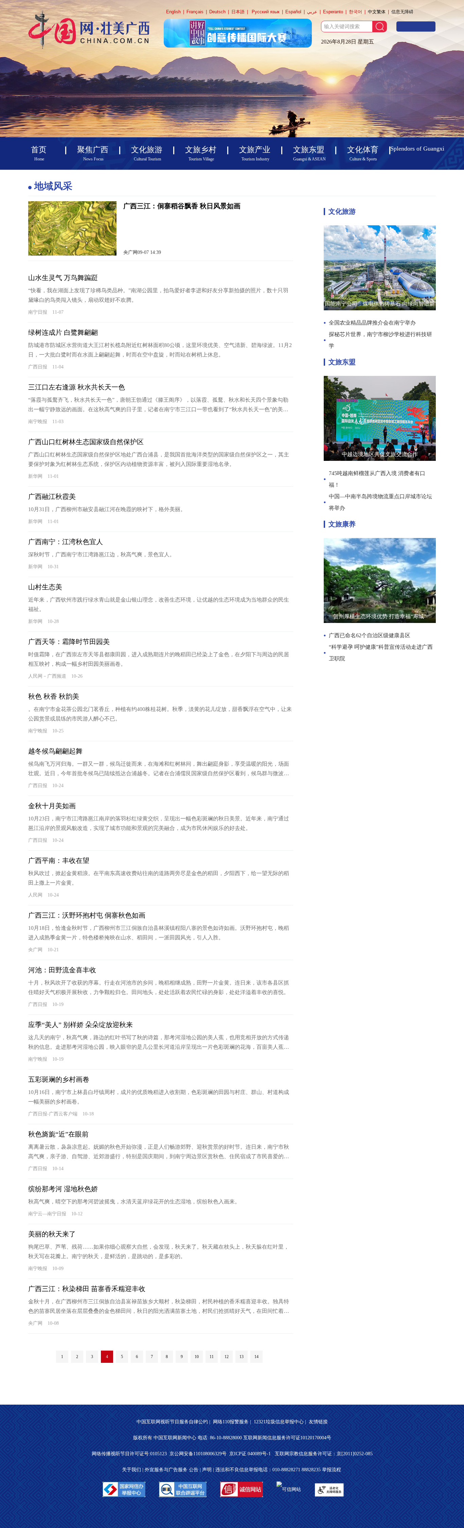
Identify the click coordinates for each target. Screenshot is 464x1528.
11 (212, 1356)
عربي (312, 11)
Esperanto (333, 11)
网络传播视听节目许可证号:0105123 (129, 1453)
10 (197, 1356)
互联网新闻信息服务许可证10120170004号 (287, 1437)
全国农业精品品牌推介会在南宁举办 (372, 323)
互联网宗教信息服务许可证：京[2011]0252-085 (324, 1453)
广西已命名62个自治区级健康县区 (369, 635)
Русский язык (266, 11)
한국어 (355, 11)
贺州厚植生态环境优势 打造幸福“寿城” (379, 616)
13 (241, 1356)
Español (293, 11)
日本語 (238, 11)
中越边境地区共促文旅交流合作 (380, 454)
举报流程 (331, 1469)
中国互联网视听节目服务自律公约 (172, 1421)
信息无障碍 (402, 11)
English (173, 11)
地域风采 (53, 186)
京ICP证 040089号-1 (250, 1453)
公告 (193, 1469)
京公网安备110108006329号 (198, 1453)
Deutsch (217, 11)
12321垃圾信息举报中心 (279, 1421)
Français (194, 11)
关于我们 (131, 1469)
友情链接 (318, 1421)
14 (256, 1356)
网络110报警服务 (231, 1421)
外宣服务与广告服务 (166, 1469)
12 (227, 1356)
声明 (207, 1469)
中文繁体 (377, 11)
